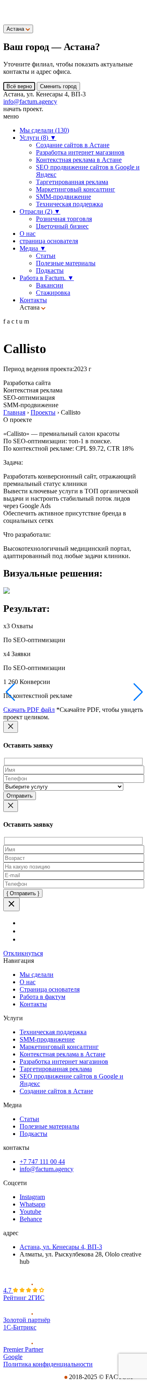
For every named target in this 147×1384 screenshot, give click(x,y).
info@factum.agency (30, 101)
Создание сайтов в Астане (72, 144)
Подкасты (50, 270)
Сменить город (58, 86)
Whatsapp (32, 1204)
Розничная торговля (64, 218)
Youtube (30, 1211)
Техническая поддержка (69, 204)
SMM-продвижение (63, 196)
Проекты (43, 412)
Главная (14, 412)
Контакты (33, 299)
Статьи (46, 255)
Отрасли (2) (40, 211)
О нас (28, 233)
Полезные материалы (66, 263)
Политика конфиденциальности (48, 1364)
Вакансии (49, 285)
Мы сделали (36, 974)
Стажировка (53, 292)
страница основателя (49, 240)
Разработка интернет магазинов (80, 152)
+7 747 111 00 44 (42, 1161)
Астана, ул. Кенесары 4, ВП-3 (61, 1246)
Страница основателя (50, 989)
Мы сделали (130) (44, 130)
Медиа (33, 248)
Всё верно (19, 86)
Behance (31, 1218)
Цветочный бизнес (62, 226)
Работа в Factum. (47, 277)
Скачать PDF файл (29, 709)
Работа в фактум (42, 996)
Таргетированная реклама (72, 181)
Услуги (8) (38, 137)
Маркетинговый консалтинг (75, 189)
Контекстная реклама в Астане (79, 159)
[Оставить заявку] (9, 13)
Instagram (32, 1196)
